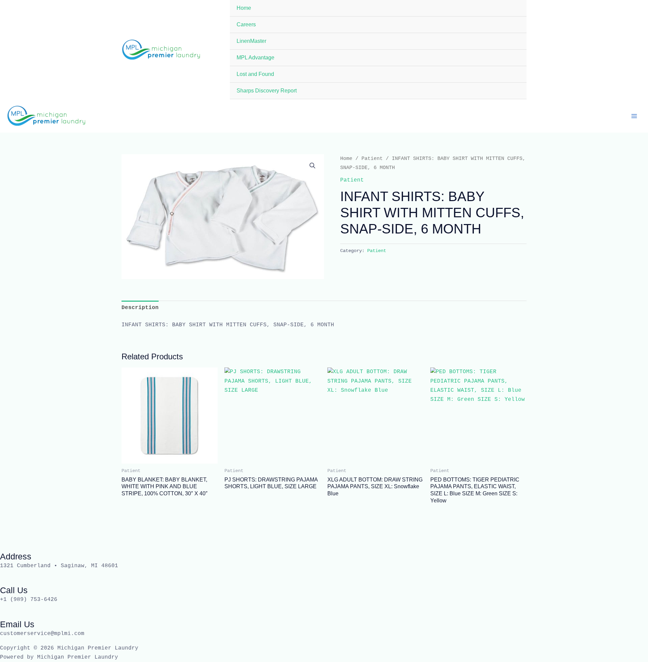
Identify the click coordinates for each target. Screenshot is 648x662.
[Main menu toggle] (634, 116)
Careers (246, 24)
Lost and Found (255, 74)
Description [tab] (140, 308)
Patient (372, 158)
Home (244, 8)
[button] (312, 166)
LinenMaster (251, 41)
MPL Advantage (255, 57)
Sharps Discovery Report (267, 90)
